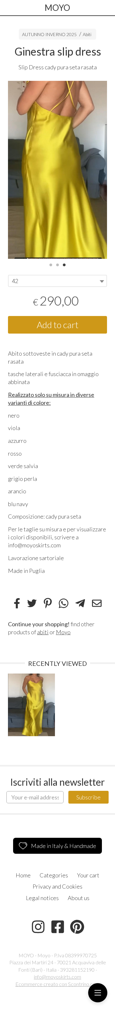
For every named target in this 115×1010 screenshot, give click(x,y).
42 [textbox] (15, 280)
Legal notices (42, 897)
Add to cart (58, 324)
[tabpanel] (57, 170)
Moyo (63, 632)
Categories (54, 875)
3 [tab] (64, 264)
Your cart (88, 875)
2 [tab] (57, 264)
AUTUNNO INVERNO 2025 (49, 34)
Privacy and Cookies (57, 886)
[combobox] (57, 281)
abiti (43, 632)
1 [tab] (51, 264)
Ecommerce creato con (57, 984)
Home (23, 875)
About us (78, 897)
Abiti (87, 34)
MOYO (57, 8)
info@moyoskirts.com (57, 977)
